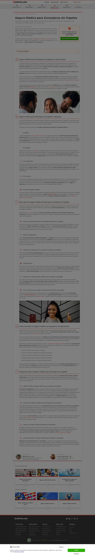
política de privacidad (19, 551)
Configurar (76, 553)
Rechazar (61, 547)
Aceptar (76, 550)
